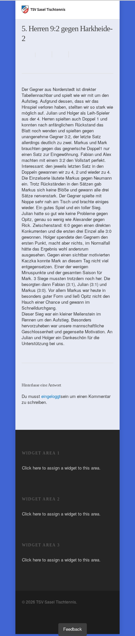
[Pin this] (76, 54)
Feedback (72, 629)
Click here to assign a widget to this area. (61, 468)
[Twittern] (60, 54)
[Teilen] (43, 54)
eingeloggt (51, 396)
